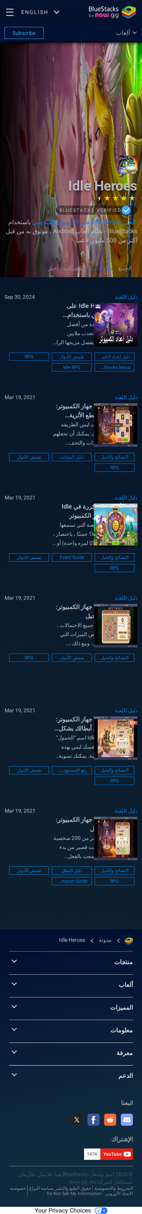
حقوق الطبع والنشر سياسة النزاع (60, 1188)
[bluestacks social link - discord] (127, 1120)
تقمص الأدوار (72, 356)
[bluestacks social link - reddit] (110, 1120)
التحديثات (74, 268)
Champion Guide (71, 881)
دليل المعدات (71, 457)
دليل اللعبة (101, 268)
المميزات (121, 1007)
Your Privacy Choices (63, 1210)
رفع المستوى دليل (71, 770)
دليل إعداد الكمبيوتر (114, 356)
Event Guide (72, 557)
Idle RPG (71, 367)
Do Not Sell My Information (74, 1193)
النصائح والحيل (114, 457)
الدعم (126, 1075)
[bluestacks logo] (112, 12)
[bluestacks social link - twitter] (77, 1120)
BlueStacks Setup (114, 367)
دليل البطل (71, 870)
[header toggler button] (10, 12)
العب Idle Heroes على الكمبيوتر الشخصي (83, 222)
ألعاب (126, 984)
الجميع (125, 268)
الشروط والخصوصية (113, 1188)
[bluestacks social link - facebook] (93, 1120)
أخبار (53, 268)
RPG (29, 356)
